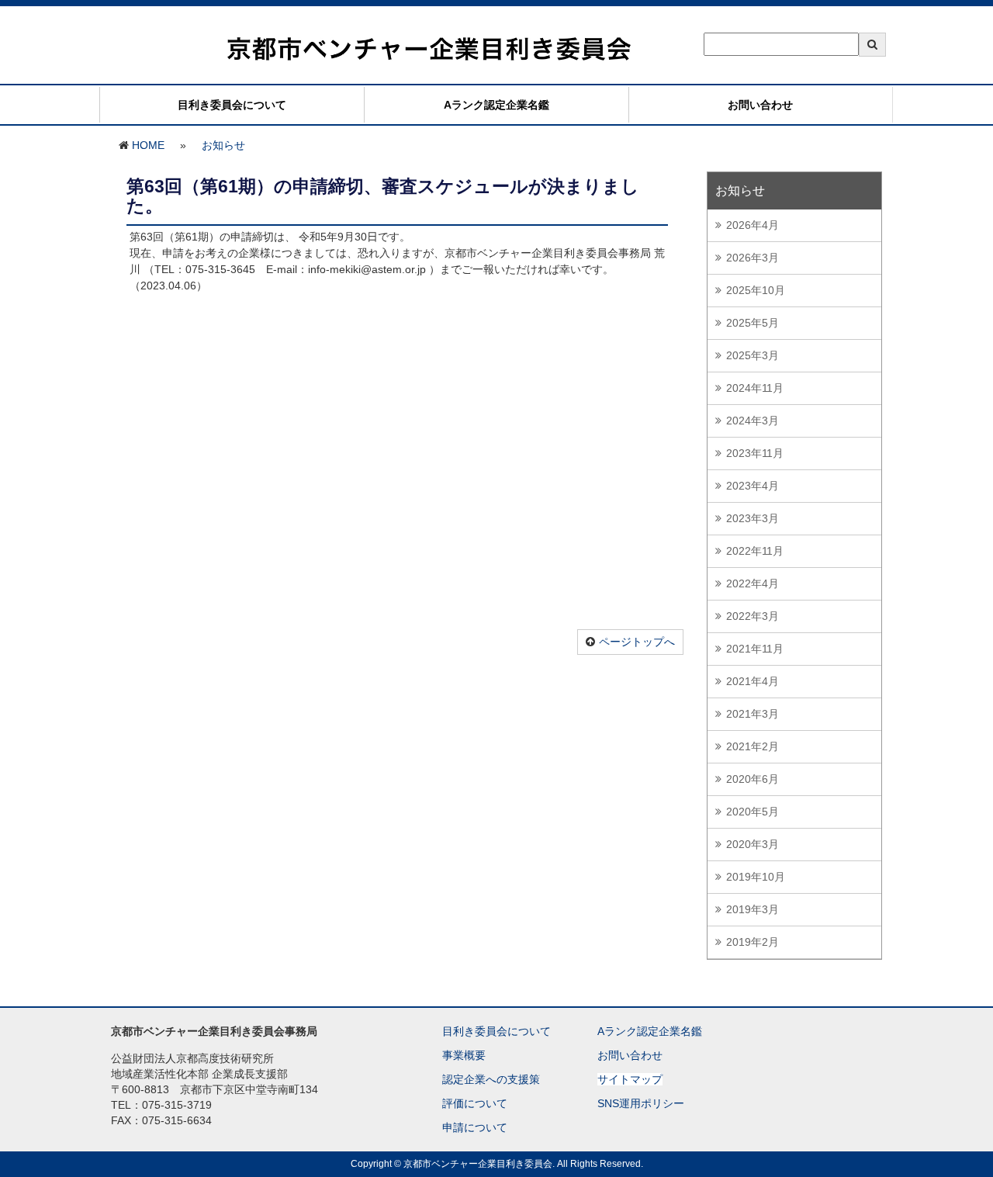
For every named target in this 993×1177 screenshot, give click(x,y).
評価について (474, 1103)
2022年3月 (752, 616)
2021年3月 (752, 714)
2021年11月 (755, 648)
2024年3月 (752, 420)
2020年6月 (752, 779)
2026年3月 (752, 257)
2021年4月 (752, 681)
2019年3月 (752, 909)
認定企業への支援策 (491, 1079)
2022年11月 (755, 551)
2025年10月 (755, 290)
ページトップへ (637, 641)
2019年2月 (752, 942)
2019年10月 (755, 877)
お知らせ (223, 145)
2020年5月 (752, 811)
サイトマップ (630, 1079)
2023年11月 (755, 453)
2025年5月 (752, 323)
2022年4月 (752, 583)
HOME (148, 145)
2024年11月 (755, 388)
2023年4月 (752, 485)
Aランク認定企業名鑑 (496, 105)
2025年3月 (752, 355)
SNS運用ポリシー (640, 1103)
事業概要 (464, 1055)
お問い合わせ (760, 105)
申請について (474, 1127)
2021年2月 (752, 746)
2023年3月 (752, 518)
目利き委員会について (232, 105)
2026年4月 (752, 225)
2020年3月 (752, 844)
